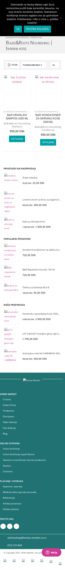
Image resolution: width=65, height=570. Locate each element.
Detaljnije (17, 138)
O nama (7, 399)
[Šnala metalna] (11, 180)
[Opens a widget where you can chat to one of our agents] (51, 552)
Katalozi (7, 465)
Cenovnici (8, 471)
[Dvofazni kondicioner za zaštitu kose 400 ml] (11, 252)
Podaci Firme (9, 405)
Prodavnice (8, 410)
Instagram (16, 526)
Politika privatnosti (12, 503)
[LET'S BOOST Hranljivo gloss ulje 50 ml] (11, 336)
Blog (5, 433)
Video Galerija (10, 422)
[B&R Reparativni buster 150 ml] (11, 272)
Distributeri (8, 416)
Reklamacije (9, 497)
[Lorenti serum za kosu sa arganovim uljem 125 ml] (11, 202)
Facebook (3, 526)
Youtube (9, 526)
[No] (60, 18)
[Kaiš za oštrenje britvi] (11, 224)
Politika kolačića (11, 509)
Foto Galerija (9, 427)
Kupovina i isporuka (12, 486)
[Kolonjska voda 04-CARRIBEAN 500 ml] (11, 356)
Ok (18, 28)
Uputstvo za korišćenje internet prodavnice (24, 459)
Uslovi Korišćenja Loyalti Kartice (19, 454)
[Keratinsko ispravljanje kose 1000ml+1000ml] (11, 316)
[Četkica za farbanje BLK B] (11, 290)
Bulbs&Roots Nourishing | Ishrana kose (22, 112)
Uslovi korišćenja (11, 448)
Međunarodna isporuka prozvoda (19, 492)
